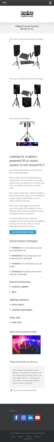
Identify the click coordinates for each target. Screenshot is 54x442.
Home (13, 436)
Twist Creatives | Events (38, 433)
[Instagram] (23, 418)
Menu (5, 3)
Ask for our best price (23, 232)
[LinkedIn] (31, 418)
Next (41, 345)
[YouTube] (38, 418)
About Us (20, 436)
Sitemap (29, 436)
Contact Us (38, 436)
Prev (13, 345)
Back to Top (28, 438)
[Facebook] (16, 418)
